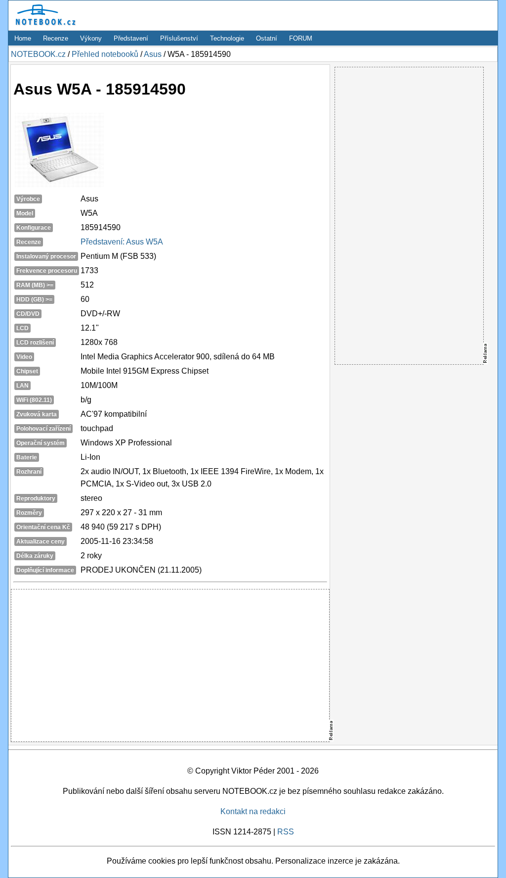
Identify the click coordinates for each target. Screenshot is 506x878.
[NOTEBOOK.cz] (44, 25)
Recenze (55, 38)
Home (22, 38)
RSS (285, 832)
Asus (153, 54)
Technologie (227, 38)
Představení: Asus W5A (122, 242)
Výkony (91, 38)
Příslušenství (179, 38)
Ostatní (266, 38)
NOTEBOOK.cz (38, 54)
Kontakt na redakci (253, 811)
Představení (131, 38)
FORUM (300, 38)
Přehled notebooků (105, 54)
